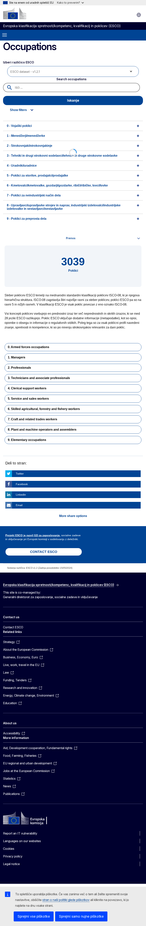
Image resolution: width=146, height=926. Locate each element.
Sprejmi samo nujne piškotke (81, 916)
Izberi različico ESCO (19, 62)
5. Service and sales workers (28, 398)
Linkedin (21, 494)
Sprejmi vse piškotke (33, 916)
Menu (4, 35)
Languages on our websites (22, 841)
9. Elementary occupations (27, 440)
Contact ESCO (13, 627)
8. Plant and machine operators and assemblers (42, 429)
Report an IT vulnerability (20, 833)
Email (19, 505)
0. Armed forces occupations (28, 347)
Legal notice (11, 864)
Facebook (22, 484)
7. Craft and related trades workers (32, 419)
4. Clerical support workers (27, 388)
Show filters (18, 110)
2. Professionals (19, 367)
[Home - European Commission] (14, 13)
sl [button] (139, 15)
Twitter (20, 473)
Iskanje (73, 100)
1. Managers (16, 357)
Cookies (8, 849)
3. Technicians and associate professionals (39, 378)
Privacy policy (12, 856)
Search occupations (71, 79)
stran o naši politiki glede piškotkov (66, 900)
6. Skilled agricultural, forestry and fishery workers (44, 409)
